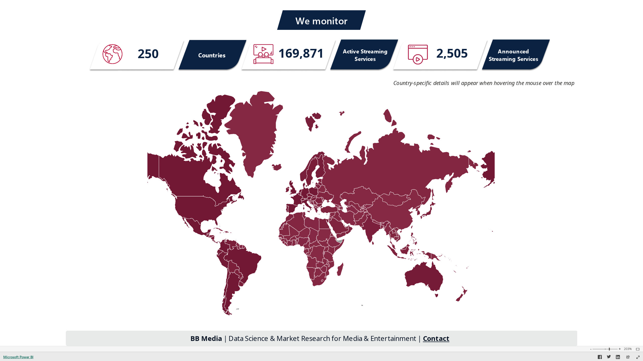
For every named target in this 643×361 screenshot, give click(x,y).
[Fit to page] (636, 349)
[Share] (628, 357)
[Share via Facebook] (600, 358)
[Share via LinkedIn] (618, 358)
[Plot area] (321, 203)
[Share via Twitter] (609, 358)
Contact (436, 338)
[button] (321, 20)
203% (628, 349)
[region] (321, 173)
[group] (148, 54)
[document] (479, 84)
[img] (112, 54)
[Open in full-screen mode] (638, 357)
